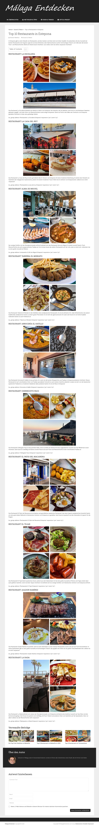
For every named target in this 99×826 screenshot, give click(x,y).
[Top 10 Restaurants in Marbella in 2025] (49, 736)
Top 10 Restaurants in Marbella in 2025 (48, 743)
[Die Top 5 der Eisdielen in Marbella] (21, 736)
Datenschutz (79, 823)
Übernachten (13, 19)
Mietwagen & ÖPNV (30, 19)
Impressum (91, 823)
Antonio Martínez (14, 37)
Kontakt (85, 823)
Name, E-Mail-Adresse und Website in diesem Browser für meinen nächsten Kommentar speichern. (39, 806)
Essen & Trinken (48, 19)
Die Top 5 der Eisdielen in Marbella (19, 743)
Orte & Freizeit (64, 19)
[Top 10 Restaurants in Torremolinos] (77, 736)
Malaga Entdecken (10, 823)
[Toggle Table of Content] (24, 49)
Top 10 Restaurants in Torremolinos (76, 743)
